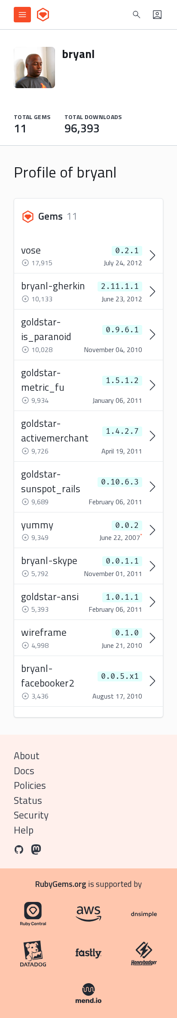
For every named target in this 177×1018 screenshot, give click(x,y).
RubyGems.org (60, 883)
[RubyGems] (43, 14)
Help (24, 829)
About (27, 755)
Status (28, 800)
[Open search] (136, 14)
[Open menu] (22, 14)
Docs (24, 770)
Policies (30, 785)
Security (31, 814)
